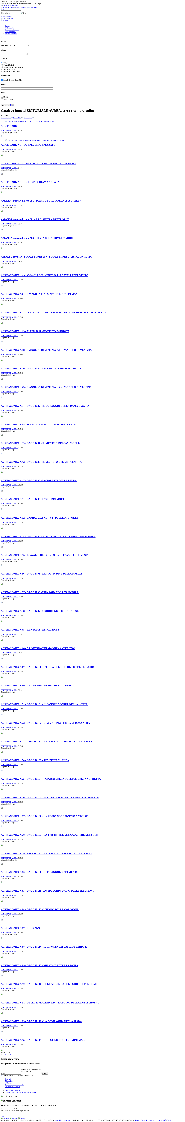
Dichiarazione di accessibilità (156, 1120)
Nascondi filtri (6, 118)
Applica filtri (5, 105)
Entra (2, 1116)
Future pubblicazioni (12, 30)
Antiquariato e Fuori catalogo (13, 67)
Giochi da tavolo (10, 32)
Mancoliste (9, 1081)
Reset (12, 105)
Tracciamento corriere (12, 1087)
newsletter (9, 7)
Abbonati (8, 1083)
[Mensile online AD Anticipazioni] (31, 1069)
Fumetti (7, 26)
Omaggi (8, 1079)
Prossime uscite (8, 99)
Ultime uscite (9, 28)
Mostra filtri (17, 118)
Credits (169, 1120)
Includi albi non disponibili (12, 80)
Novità (5, 97)
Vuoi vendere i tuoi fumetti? (14, 1085)
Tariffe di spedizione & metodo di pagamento (20, 1092)
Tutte (5, 63)
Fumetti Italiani (8, 65)
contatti (3, 7)
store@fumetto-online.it (63, 1120)
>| (12, 1054)
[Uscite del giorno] (31, 1071)
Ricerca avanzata (6, 16)
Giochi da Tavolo (9, 69)
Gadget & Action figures (11, 71)
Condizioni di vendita (12, 1090)
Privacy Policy (140, 1120)
